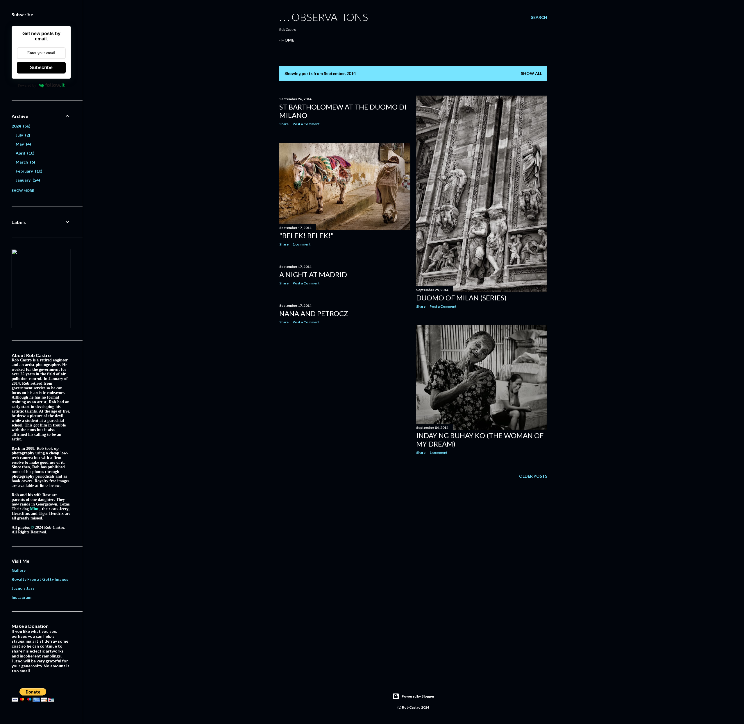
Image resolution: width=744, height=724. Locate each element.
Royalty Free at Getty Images (40, 579)
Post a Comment (306, 124)
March (25, 162)
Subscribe (41, 67)
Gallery (19, 570)
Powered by (27, 85)
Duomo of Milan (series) (461, 297)
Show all (531, 73)
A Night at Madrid (313, 274)
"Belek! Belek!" (306, 235)
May (23, 143)
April (24, 152)
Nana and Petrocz (313, 313)
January (27, 180)
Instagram (21, 597)
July (22, 134)
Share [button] (284, 124)
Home (287, 39)
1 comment (302, 244)
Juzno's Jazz (23, 588)
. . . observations (323, 16)
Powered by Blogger (418, 696)
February (28, 171)
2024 (20, 125)
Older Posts (533, 476)
